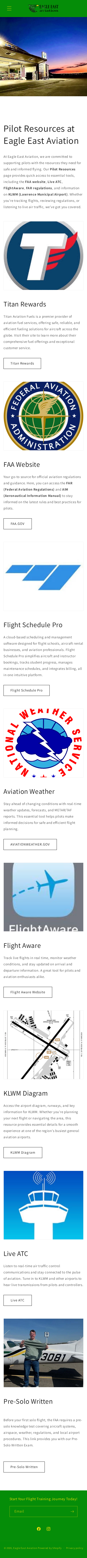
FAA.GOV (18, 523)
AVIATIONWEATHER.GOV (30, 844)
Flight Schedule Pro (26, 690)
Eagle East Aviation (25, 1548)
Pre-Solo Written (24, 1467)
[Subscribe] (72, 1511)
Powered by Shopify (50, 1548)
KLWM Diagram (22, 1152)
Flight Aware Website (27, 992)
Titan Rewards (22, 363)
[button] (9, 8)
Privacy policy (74, 1548)
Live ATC (18, 1300)
